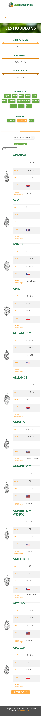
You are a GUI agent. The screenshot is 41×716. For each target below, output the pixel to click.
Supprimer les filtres (20, 144)
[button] (20, 692)
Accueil (3, 18)
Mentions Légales (24, 711)
